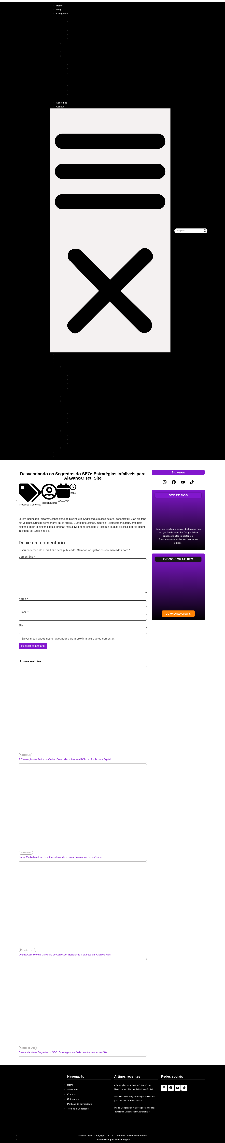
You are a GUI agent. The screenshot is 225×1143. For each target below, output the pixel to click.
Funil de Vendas (72, 60)
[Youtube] (183, 482)
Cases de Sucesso (74, 47)
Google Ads (76, 21)
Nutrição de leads (80, 72)
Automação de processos (84, 85)
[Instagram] (165, 482)
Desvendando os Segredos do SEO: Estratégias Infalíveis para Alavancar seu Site (63, 1052)
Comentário (27, 556)
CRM (73, 89)
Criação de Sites (72, 51)
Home (59, 5)
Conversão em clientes (83, 68)
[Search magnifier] (205, 230)
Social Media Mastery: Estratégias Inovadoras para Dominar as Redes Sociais (61, 857)
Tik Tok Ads (76, 38)
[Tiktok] (192, 482)
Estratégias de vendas (83, 94)
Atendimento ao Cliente (76, 43)
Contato (60, 106)
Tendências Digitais (74, 98)
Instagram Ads (78, 34)
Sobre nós (61, 102)
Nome (23, 598)
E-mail (24, 612)
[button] (110, 230)
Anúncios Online (72, 17)
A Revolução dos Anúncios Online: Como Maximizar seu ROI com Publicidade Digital (65, 759)
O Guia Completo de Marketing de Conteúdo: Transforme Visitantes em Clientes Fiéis (65, 954)
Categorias (62, 13)
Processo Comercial (75, 81)
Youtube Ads (77, 25)
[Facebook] (174, 482)
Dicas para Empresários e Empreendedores (88, 55)
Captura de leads (80, 64)
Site (21, 625)
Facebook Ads (78, 30)
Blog (58, 9)
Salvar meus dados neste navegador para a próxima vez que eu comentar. (68, 638)
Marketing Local (72, 77)
